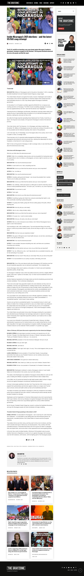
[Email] (52, 43)
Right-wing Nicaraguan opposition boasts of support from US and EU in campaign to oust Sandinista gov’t (18, 523)
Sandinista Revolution (33, 446)
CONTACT (71, 570)
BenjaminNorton (21, 462)
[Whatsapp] (50, 43)
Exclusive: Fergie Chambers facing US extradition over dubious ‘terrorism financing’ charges (69, 61)
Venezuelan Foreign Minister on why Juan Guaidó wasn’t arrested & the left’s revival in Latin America (42, 523)
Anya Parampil (35, 527)
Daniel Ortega (10, 446)
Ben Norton (11, 43)
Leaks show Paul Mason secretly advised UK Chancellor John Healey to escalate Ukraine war (69, 157)
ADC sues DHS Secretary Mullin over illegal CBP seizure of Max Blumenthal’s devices (69, 98)
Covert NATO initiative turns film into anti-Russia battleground (69, 142)
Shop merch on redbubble (65, 184)
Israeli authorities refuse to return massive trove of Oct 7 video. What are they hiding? (69, 105)
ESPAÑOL (36, 3)
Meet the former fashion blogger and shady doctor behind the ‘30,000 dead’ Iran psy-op (69, 164)
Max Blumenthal (35, 554)
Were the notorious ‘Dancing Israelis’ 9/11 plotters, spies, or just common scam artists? (68, 150)
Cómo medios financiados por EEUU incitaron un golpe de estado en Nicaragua (42, 550)
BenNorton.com (38, 461)
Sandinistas (41, 446)
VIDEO (40, 3)
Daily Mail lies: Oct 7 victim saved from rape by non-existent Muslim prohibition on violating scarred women (69, 135)
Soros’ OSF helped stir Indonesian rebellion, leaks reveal (69, 112)
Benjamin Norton (11, 499)
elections (17, 446)
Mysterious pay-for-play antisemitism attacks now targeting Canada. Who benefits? (69, 90)
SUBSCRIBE (46, 3)
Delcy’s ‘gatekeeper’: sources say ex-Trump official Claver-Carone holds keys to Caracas (69, 120)
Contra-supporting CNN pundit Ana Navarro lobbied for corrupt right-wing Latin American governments (17, 550)
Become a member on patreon (66, 181)
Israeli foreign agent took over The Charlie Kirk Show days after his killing (69, 82)
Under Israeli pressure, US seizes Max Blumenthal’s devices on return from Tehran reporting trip (69, 68)
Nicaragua (25, 446)
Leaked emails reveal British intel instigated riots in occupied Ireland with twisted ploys (69, 75)
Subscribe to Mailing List (63, 195)
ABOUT (69, 570)
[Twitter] (48, 43)
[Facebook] (45, 43)
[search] (73, 11)
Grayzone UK (29, 3)
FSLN (21, 446)
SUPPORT (52, 3)
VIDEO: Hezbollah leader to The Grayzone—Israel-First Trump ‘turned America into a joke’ (69, 127)
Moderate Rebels (35, 459)
